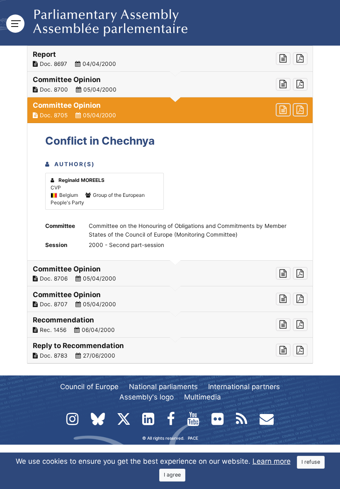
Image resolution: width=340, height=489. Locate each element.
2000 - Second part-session (126, 245)
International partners (244, 386)
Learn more (272, 461)
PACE (193, 438)
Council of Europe (89, 386)
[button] (170, 59)
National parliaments (163, 386)
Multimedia (202, 397)
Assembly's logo (146, 397)
